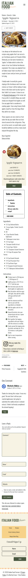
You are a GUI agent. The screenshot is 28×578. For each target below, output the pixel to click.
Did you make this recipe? (13, 210)
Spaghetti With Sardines (21, 368)
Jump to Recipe (9, 28)
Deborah (5, 21)
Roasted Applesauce (10, 95)
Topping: (12, 203)
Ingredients (11, 200)
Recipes (4, 15)
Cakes (14, 15)
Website (5, 484)
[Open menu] (24, 4)
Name (5, 464)
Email (5, 474)
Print (14, 186)
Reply (5, 412)
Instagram (15, 351)
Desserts (9, 15)
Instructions (11, 206)
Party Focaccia (6, 367)
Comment (6, 435)
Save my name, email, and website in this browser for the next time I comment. (15, 491)
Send (20, 559)
